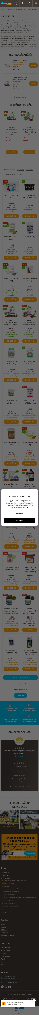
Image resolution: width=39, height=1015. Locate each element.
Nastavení (19, 513)
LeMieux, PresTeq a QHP (15, 1005)
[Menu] (35, 3)
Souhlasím (19, 520)
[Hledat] (16, 3)
